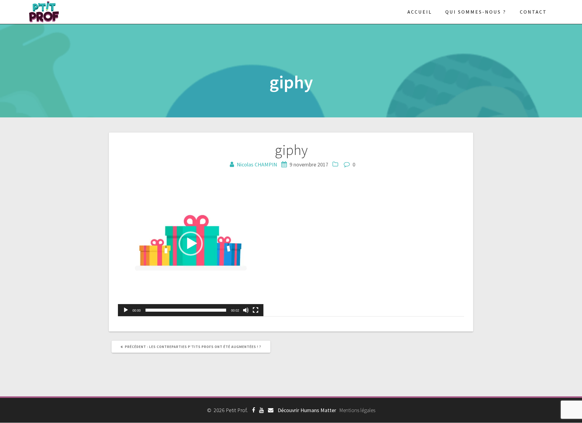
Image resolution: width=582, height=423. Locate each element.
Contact (533, 12)
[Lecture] (126, 310)
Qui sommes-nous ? (475, 12)
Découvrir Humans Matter (307, 410)
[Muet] (246, 310)
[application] (190, 243)
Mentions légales (357, 410)
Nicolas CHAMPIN (257, 164)
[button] (191, 243)
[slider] (186, 310)
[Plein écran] (256, 310)
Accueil (419, 12)
